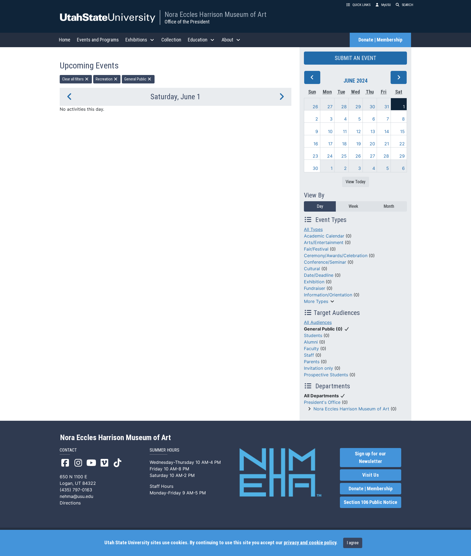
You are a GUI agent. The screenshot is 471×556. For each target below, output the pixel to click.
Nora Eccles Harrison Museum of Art (215, 14)
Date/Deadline (318, 275)
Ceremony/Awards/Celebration (335, 255)
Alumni (311, 342)
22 (402, 143)
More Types (316, 301)
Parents (311, 361)
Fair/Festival (316, 249)
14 (386, 131)
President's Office (322, 402)
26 (315, 106)
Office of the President (187, 22)
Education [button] (197, 40)
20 (372, 143)
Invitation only (318, 368)
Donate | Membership (380, 40)
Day (320, 206)
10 (330, 131)
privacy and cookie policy (310, 543)
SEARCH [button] (407, 5)
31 (386, 106)
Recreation (104, 79)
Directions (70, 503)
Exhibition (314, 281)
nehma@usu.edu (76, 496)
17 (330, 143)
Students (313, 335)
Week (353, 206)
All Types (313, 229)
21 (386, 143)
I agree (353, 542)
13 (372, 131)
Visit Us (370, 475)
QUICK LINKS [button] (361, 5)
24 (330, 156)
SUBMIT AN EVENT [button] (355, 58)
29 (358, 106)
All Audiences (318, 322)
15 (402, 131)
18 (344, 143)
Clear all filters (73, 79)
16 (315, 143)
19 (358, 143)
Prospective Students (326, 374)
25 (344, 156)
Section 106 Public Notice (370, 502)
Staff (309, 355)
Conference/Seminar (325, 262)
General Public (135, 79)
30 (372, 106)
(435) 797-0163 (76, 489)
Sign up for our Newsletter (370, 457)
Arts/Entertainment (323, 242)
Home (64, 40)
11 (345, 131)
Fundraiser (314, 288)
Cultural (312, 268)
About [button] (227, 40)
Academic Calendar (324, 236)
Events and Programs (98, 40)
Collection (171, 40)
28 (344, 106)
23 (315, 156)
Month (389, 206)
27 (330, 106)
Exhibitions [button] (136, 40)
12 (358, 131)
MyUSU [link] (386, 5)
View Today (356, 181)
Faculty (311, 348)
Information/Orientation (328, 294)
